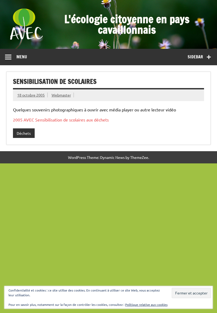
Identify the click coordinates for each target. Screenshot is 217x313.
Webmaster (61, 95)
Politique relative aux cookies (146, 304)
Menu (21, 57)
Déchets (24, 133)
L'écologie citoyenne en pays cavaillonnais (126, 24)
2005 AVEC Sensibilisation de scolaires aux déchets (61, 119)
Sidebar (195, 57)
